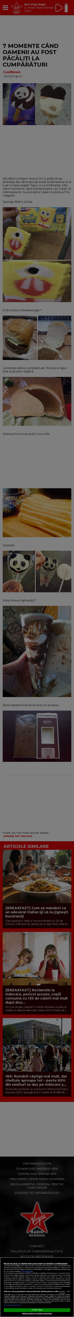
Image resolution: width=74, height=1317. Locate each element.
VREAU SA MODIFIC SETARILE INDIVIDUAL (37, 1313)
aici (26, 1282)
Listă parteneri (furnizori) (12, 1305)
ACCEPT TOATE (37, 1310)
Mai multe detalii (27, 1271)
